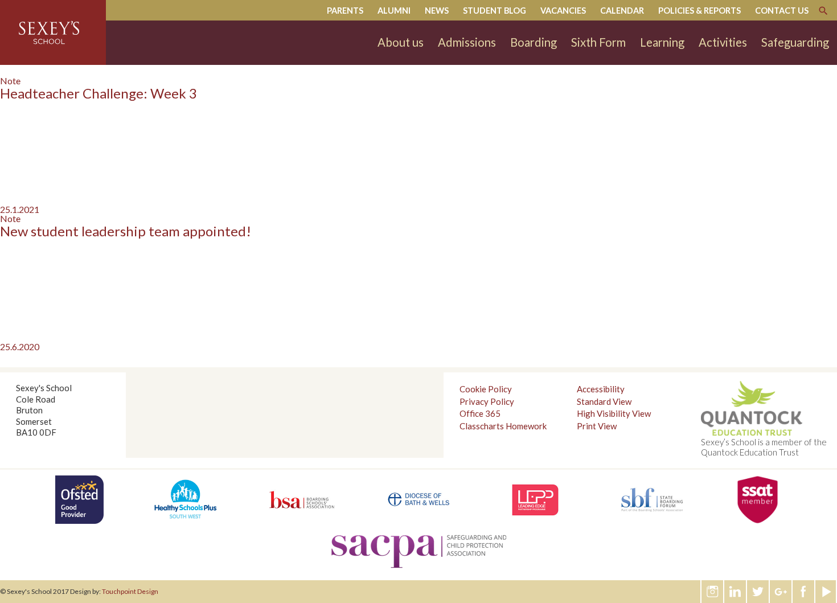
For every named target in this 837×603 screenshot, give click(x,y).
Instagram (712, 591)
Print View (597, 426)
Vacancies (563, 10)
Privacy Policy (486, 401)
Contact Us (782, 10)
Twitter (758, 591)
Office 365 (479, 413)
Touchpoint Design (130, 591)
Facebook (804, 591)
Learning (662, 42)
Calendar (622, 10)
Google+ (781, 591)
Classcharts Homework (503, 426)
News (437, 10)
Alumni (394, 10)
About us (401, 42)
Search (823, 11)
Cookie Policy (485, 389)
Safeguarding (795, 42)
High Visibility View (614, 413)
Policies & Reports (699, 10)
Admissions (467, 42)
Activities (723, 42)
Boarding (533, 42)
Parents (345, 10)
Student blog (494, 10)
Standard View (604, 401)
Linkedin (735, 591)
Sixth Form (598, 42)
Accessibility (601, 389)
